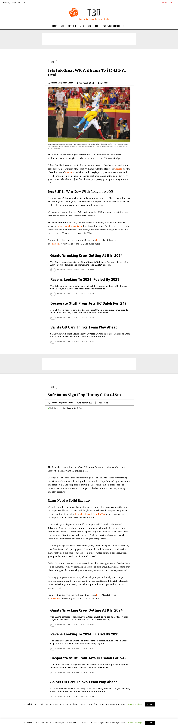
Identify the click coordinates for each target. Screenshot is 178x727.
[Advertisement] (89, 39)
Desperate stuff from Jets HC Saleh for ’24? (88, 303)
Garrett (118, 169)
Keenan (69, 172)
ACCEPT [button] (150, 722)
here (98, 240)
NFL (52, 62)
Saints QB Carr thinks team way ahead (84, 327)
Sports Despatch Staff (61, 83)
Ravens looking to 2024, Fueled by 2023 (84, 279)
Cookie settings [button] (135, 722)
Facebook (56, 244)
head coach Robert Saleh (70, 226)
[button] (125, 26)
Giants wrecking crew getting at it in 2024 (86, 255)
